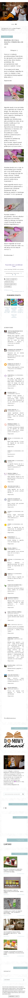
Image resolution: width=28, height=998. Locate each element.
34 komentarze (20, 936)
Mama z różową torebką (14, 611)
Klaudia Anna (11, 665)
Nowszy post (9, 290)
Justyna (10, 559)
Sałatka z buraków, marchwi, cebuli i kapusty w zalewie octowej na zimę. (13, 870)
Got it (17, 996)
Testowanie (8, 286)
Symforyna (11, 375)
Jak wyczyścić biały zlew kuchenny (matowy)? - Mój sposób (12, 933)
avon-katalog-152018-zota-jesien (14, 269)
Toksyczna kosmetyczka (15, 584)
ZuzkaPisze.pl (11, 536)
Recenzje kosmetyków (10, 284)
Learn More (11, 996)
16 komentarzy (20, 956)
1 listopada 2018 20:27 (16, 624)
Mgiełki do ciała (9, 281)
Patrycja (10, 573)
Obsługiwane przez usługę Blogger (11, 28)
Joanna (10, 511)
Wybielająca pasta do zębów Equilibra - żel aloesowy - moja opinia (13, 912)
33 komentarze (20, 915)
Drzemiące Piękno (13, 423)
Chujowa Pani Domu (13, 486)
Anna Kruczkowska (13, 674)
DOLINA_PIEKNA (12, 548)
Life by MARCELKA (12, 687)
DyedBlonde (11, 460)
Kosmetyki (13, 279)
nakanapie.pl (7, 971)
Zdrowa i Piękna (12, 473)
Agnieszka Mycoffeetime (14, 349)
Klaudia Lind (11, 392)
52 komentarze (20, 894)
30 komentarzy (20, 873)
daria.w (10, 450)
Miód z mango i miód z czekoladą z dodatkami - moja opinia (13, 891)
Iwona (9, 438)
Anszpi (9, 524)
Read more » (6, 873)
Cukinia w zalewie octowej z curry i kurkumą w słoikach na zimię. (14, 953)
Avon (8, 279)
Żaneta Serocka (12, 409)
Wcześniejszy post (17, 291)
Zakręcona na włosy (13, 363)
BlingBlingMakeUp (13, 597)
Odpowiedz (11, 345)
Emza (9, 624)
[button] (14, 24)
